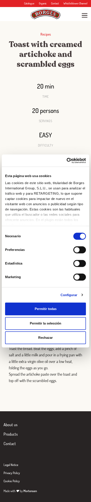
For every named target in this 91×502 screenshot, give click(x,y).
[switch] (79, 249)
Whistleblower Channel (75, 3)
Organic (43, 3)
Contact (55, 3)
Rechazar (45, 337)
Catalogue (29, 3)
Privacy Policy (12, 473)
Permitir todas (46, 309)
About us (10, 424)
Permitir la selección (45, 323)
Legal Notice (11, 465)
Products (11, 434)
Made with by (20, 491)
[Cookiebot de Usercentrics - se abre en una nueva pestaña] (66, 160)
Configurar (69, 295)
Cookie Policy (12, 481)
